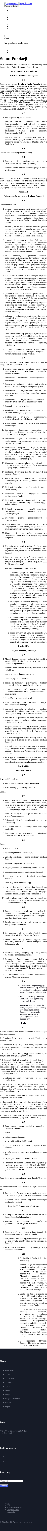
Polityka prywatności (14, 1507)
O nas (7, 1374)
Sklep (7, 1394)
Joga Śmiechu (10, 1370)
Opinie (7, 1386)
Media (7, 1390)
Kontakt (8, 1402)
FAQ (8, 1505)
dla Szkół (8, 1382)
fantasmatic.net (27, 1522)
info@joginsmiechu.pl (9, 1433)
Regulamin (11, 1512)
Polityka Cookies (13, 1510)
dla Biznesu (9, 1378)
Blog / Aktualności (12, 1398)
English (8, 1406)
